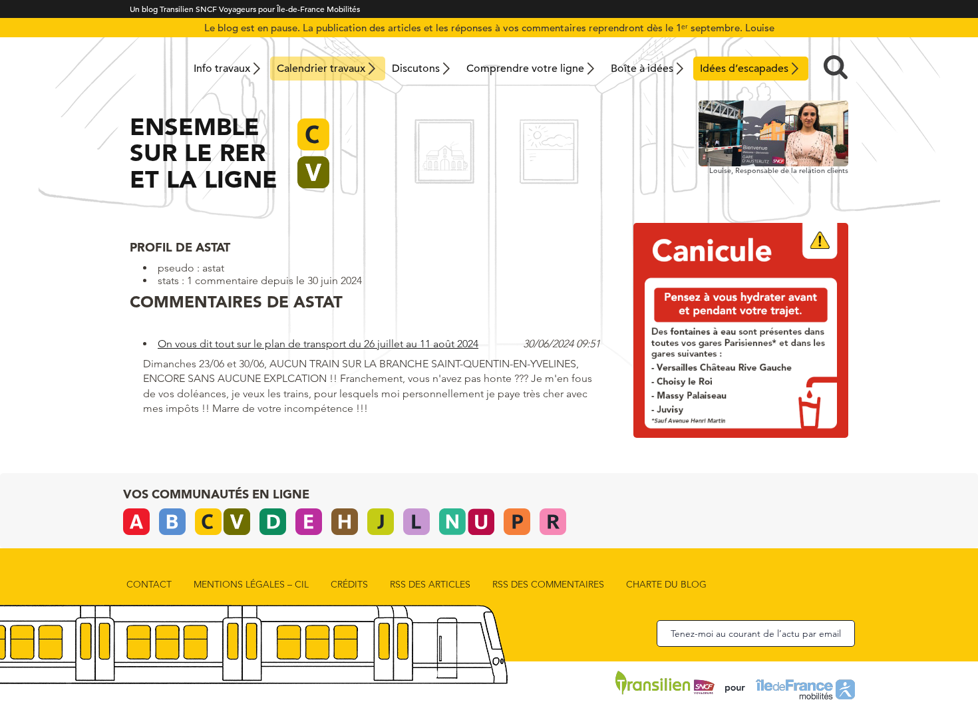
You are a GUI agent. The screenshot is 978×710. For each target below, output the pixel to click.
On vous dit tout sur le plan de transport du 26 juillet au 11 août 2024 (318, 343)
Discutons (416, 68)
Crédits (349, 584)
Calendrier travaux (321, 68)
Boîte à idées (642, 68)
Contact (149, 584)
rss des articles (430, 584)
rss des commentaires (548, 584)
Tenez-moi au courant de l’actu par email (756, 633)
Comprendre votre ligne (525, 68)
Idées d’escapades (744, 68)
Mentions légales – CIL (251, 584)
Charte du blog (666, 584)
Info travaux (222, 68)
